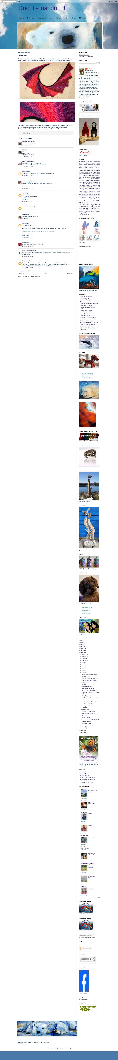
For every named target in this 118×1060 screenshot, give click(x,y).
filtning (88, 170)
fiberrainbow (84, 812)
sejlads (89, 197)
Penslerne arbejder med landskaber (89, 678)
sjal (91, 198)
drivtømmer (82, 169)
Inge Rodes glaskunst (85, 781)
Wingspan (83, 684)
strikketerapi (97, 206)
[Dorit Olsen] (84, 991)
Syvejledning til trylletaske (86, 320)
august (83, 662)
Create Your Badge (83, 993)
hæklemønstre (82, 180)
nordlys (80, 192)
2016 (81, 644)
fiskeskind (97, 170)
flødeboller (87, 172)
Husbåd (83, 161)
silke (99, 197)
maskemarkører (82, 189)
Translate (90, 56)
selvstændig (94, 197)
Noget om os (42, 18)
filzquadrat (83, 801)
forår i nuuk (92, 172)
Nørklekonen (84, 824)
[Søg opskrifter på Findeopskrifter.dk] (83, 999)
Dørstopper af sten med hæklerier (88, 324)
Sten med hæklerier (84, 313)
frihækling (81, 173)
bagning (85, 164)
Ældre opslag (70, 273)
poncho (98, 194)
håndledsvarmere (95, 178)
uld (95, 212)
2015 (81, 646)
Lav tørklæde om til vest (85, 312)
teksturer (96, 209)
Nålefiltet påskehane (86, 695)
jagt (94, 182)
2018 (81, 640)
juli (82, 664)
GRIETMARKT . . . (92, 813)
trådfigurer (81, 211)
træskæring (87, 211)
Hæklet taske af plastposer (86, 305)
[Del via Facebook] (27, 133)
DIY (80, 161)
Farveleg (90, 825)
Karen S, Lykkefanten (27, 250)
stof (99, 204)
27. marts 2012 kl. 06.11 (27, 156)
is (87, 182)
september (84, 660)
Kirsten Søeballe (26, 141)
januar (83, 728)
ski (92, 198)
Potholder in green (91, 836)
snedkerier (97, 202)
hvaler (80, 178)
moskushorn (97, 189)
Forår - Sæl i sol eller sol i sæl (88, 713)
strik (92, 206)
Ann (23, 149)
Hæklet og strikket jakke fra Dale (89, 680)
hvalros (86, 178)
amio (87, 163)
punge (87, 195)
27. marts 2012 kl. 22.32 (28, 237)
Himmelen (59, 18)
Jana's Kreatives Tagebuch (87, 863)
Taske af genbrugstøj (85, 302)
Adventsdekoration (84, 298)
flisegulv (82, 172)
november (84, 656)
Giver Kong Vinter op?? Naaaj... (88, 702)
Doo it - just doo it (41, 8)
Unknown (24, 171)
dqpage (24, 193)
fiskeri (92, 170)
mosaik (90, 189)
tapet (88, 209)
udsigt (80, 213)
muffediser (87, 191)
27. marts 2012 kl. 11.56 (27, 201)
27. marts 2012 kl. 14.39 (28, 218)
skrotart (84, 200)
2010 (81, 732)
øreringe (87, 214)
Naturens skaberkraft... (86, 699)
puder (84, 195)
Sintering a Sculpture (85, 848)
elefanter (92, 169)
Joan (23, 223)
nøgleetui (91, 192)
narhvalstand (97, 191)
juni (83, 666)
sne (92, 202)
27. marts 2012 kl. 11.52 (27, 188)
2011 (81, 730)
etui (80, 170)
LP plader (95, 161)
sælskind (93, 208)
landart (98, 185)
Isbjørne (67, 18)
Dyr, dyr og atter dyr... (86, 717)
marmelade (97, 188)
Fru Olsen (89, 69)
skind (95, 198)
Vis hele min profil (83, 98)
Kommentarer (84, 950)
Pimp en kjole (83, 329)
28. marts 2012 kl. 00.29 (28, 256)
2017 (81, 642)
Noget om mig (31, 18)
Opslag (82, 947)
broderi (85, 167)
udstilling (85, 213)
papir (99, 192)
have (88, 177)
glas (93, 175)
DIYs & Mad (83, 18)
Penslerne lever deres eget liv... (88, 711)
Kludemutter (25, 180)
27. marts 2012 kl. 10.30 (28, 175)
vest (99, 212)
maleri (86, 188)
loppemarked (97, 186)
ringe (85, 197)
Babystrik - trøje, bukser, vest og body (90, 697)
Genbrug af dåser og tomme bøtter (88, 300)
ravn (95, 195)
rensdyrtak (81, 197)
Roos (23, 242)
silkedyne (81, 198)
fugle (84, 173)
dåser (88, 169)
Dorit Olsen (81, 969)
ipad (80, 182)
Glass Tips (83, 847)
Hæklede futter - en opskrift (86, 310)
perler (85, 194)
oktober (83, 658)
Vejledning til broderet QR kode (87, 328)
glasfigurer (97, 175)
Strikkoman (83, 789)
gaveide (91, 173)
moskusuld (82, 191)
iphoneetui (83, 182)
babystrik (81, 164)
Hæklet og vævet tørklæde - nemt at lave (89, 303)
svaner (80, 208)
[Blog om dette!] (24, 133)
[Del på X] (26, 133)
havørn (93, 177)
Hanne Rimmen (26, 161)
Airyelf (61, 1048)
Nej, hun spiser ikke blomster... (88, 690)
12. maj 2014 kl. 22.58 (27, 267)
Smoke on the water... (86, 721)
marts (83, 672)
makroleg (81, 188)
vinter (80, 214)
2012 (81, 652)
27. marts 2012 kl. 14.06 (28, 210)
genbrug (83, 175)
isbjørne (90, 182)
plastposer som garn (91, 194)
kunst (91, 185)
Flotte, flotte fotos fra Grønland (87, 782)
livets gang (82, 186)
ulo (96, 212)
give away (88, 175)
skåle (93, 200)
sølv (99, 208)
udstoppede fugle (90, 212)
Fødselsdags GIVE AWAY (87, 704)
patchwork (81, 194)
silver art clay (86, 198)
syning (85, 208)
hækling (97, 180)
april (83, 670)
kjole (84, 183)
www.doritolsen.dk (84, 775)
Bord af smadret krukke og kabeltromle (89, 322)
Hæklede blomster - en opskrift (87, 319)
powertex (81, 195)
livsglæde (89, 186)
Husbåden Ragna (84, 774)
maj (83, 668)
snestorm (87, 204)
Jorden (51, 18)
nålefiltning (85, 192)
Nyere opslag (22, 273)
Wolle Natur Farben (85, 852)
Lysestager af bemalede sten (87, 315)
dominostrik (97, 167)
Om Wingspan (84, 682)
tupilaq (92, 211)
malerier (91, 188)
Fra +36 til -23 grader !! (86, 723)
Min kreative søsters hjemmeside (88, 777)
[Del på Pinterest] (29, 133)
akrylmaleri (82, 163)
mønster (92, 191)
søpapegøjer (81, 209)
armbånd (93, 163)
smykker (87, 202)
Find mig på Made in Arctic (86, 772)
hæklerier (89, 180)
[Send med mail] (22, 133)
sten (96, 204)
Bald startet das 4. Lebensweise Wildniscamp (91, 866)
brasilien (88, 166)
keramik (80, 183)
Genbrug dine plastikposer (86, 326)
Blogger (70, 1048)
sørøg (86, 209)
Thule (98, 161)
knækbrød (93, 183)
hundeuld (98, 177)
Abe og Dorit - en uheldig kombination (90, 719)
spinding (92, 204)
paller (95, 192)
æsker (83, 214)
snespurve (82, 204)
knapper (88, 183)
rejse (98, 195)
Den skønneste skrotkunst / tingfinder (88, 779)
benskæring (90, 164)
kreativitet (86, 185)
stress (88, 206)
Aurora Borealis (85, 709)
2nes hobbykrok (85, 835)
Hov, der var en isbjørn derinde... (89, 674)
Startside (21, 18)
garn (87, 173)
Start (46, 273)
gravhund (82, 177)
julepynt (97, 182)
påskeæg (92, 195)
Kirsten (24, 214)
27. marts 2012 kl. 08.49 (28, 166)
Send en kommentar (25, 270)
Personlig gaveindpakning (86, 296)
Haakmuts (83, 886)
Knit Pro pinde (89, 161)
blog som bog (82, 166)
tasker (91, 209)
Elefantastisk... (84, 715)
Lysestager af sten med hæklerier (88, 317)
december (84, 654)
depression (91, 167)
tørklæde (97, 211)
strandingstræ (82, 206)
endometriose (97, 169)
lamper (94, 185)
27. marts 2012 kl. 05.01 (28, 145)
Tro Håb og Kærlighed (27, 206)
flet (79, 172)
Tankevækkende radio (86, 686)
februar (83, 726)
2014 (81, 648)
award (98, 163)
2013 (81, 650)
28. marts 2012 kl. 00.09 (28, 246)
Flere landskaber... (85, 676)
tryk (99, 209)
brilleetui (92, 166)
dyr (86, 169)
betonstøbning (97, 164)
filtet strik (83, 170)
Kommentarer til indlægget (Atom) (32, 276)
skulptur (89, 200)
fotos (98, 172)
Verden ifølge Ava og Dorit (87, 688)
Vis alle (98, 897)
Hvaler (74, 18)
